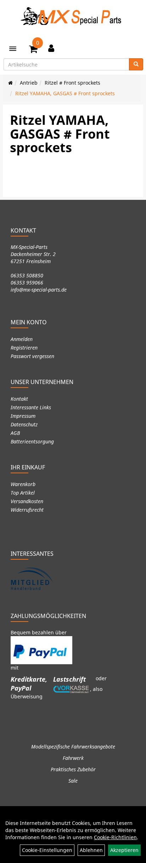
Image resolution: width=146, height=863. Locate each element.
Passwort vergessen (32, 356)
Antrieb (29, 82)
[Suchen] (136, 64)
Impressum (23, 415)
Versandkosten (27, 501)
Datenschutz (24, 424)
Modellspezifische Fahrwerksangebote (73, 746)
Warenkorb (23, 484)
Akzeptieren (124, 850)
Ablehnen (91, 850)
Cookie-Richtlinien (115, 837)
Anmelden (22, 339)
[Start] (10, 82)
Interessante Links (31, 407)
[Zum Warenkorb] (33, 50)
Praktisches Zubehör (73, 769)
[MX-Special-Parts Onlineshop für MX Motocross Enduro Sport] (73, 16)
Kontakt (19, 398)
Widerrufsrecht (27, 509)
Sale (73, 780)
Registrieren (24, 347)
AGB (15, 433)
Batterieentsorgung (32, 441)
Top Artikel (23, 492)
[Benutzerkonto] (51, 48)
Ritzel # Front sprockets (72, 82)
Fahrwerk (73, 758)
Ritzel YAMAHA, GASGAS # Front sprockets (65, 93)
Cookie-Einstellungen (47, 850)
